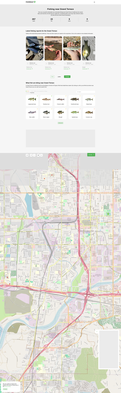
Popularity (32, 92)
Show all (60, 123)
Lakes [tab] (59, 76)
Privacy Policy (7, 386)
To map (67, 76)
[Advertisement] (60, 138)
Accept (5, 389)
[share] (27, 155)
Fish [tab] (52, 76)
